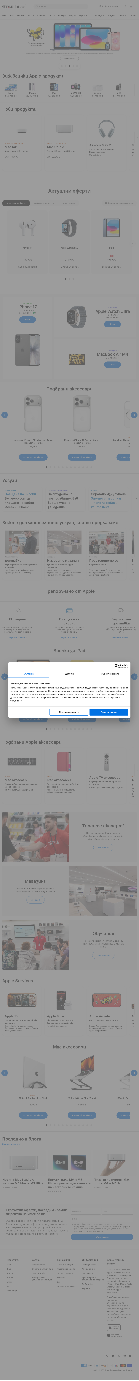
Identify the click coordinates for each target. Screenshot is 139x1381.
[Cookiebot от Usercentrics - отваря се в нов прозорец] (116, 666)
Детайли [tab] (69, 674)
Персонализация (67, 712)
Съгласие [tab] (29, 674)
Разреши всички (109, 712)
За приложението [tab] (110, 674)
